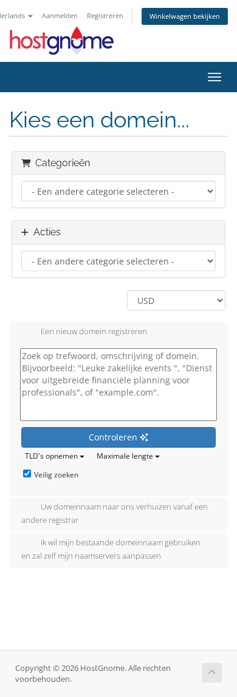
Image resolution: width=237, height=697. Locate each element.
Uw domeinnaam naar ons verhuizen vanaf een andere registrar (114, 513)
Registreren (105, 15)
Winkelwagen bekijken (184, 16)
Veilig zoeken (56, 475)
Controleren (114, 437)
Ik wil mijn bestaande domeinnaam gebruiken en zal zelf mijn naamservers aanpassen (111, 549)
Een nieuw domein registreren (94, 331)
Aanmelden (60, 15)
